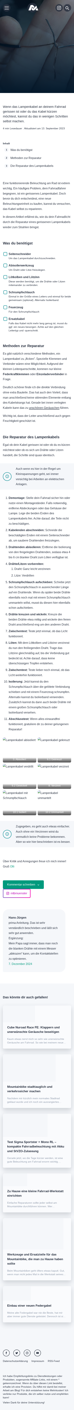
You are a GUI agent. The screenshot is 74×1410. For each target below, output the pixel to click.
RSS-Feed (54, 1361)
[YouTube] (37, 1353)
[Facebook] (6, 1353)
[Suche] (67, 8)
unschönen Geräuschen (44, 407)
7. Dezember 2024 (20, 963)
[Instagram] (27, 1353)
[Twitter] (16, 1353)
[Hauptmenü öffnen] (6, 8)
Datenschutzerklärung (15, 1361)
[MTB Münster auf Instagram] (59, 8)
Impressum (37, 1361)
